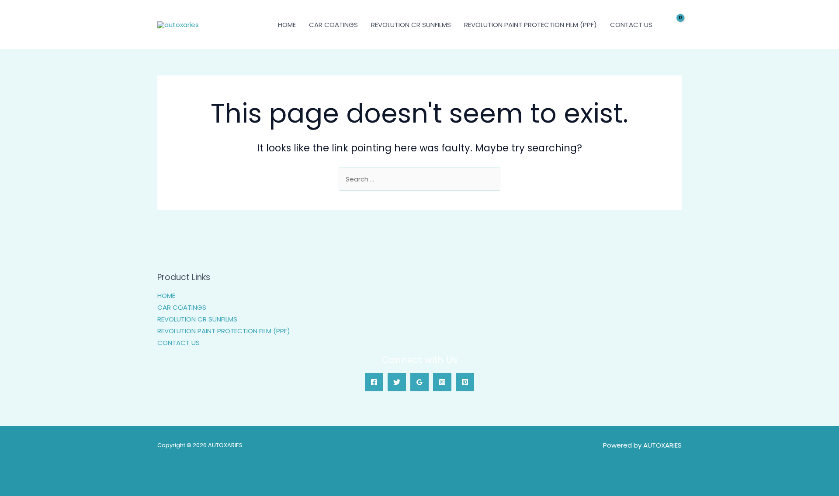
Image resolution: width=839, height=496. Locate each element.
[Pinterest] (465, 382)
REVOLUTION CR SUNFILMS (411, 24)
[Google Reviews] (419, 382)
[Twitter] (397, 382)
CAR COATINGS (333, 24)
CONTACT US (631, 24)
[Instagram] (442, 382)
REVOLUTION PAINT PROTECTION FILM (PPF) (530, 24)
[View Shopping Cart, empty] (675, 25)
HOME (287, 24)
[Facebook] (374, 382)
